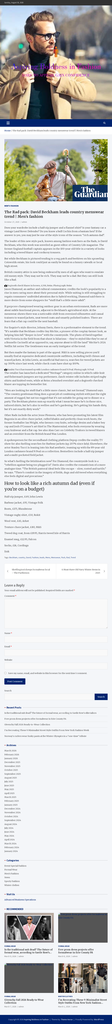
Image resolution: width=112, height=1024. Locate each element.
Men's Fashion (11, 205)
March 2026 (10, 750)
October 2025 (11, 770)
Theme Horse (67, 1019)
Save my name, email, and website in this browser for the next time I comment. (47, 673)
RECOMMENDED (15, 909)
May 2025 (9, 789)
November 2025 (12, 766)
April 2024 (9, 839)
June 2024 (9, 832)
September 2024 (12, 820)
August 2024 (10, 824)
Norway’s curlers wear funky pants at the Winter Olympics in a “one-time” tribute (45, 736)
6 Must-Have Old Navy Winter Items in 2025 (81, 571)
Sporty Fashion (12, 881)
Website (8, 660)
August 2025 (10, 777)
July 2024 (8, 828)
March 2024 (10, 843)
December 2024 (12, 808)
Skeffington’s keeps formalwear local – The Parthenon (31, 571)
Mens (48, 557)
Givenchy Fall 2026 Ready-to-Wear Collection (27, 724)
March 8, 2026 (64, 956)
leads (42, 557)
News (7, 877)
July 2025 (8, 781)
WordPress (99, 1019)
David (28, 557)
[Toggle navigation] (8, 123)
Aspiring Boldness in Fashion (36, 1019)
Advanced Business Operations (20, 899)
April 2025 (9, 793)
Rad (68, 557)
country (21, 557)
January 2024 (11, 851)
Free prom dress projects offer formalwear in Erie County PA (35, 719)
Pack (63, 557)
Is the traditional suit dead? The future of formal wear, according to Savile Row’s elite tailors (50, 713)
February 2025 (11, 801)
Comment (10, 596)
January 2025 (11, 805)
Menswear (55, 557)
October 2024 (11, 816)
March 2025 (10, 797)
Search (8, 690)
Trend (73, 557)
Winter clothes (11, 885)
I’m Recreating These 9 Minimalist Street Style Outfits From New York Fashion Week (46, 730)
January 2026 (11, 758)
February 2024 (11, 847)
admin (24, 222)
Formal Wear (10, 869)
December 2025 (12, 762)
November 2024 (12, 812)
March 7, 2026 (10, 1006)
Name (8, 633)
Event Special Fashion (15, 866)
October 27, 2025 (11, 222)
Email (8, 646)
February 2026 (11, 754)
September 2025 (12, 774)
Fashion (35, 557)
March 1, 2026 (64, 1006)
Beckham (13, 557)
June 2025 (9, 785)
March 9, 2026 (10, 956)
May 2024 (9, 835)
